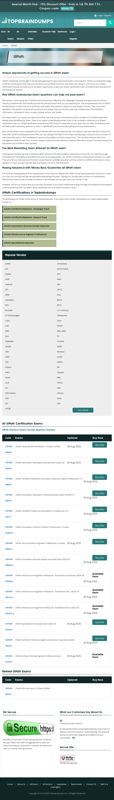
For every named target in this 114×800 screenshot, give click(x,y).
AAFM (7, 264)
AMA (59, 279)
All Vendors (20, 35)
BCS (7, 305)
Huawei (60, 372)
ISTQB (8, 409)
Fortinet (60, 341)
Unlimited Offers (32, 35)
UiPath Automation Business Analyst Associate (26, 226)
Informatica (10, 393)
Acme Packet (62, 269)
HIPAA (59, 362)
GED (7, 352)
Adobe (8, 274)
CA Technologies (12, 316)
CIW (7, 326)
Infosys (60, 393)
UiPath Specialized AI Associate (19, 242)
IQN (7, 398)
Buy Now (99, 444)
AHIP (7, 279)
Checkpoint (62, 316)
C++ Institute (62, 310)
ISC (6, 404)
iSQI (59, 404)
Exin (7, 336)
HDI (7, 362)
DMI (7, 331)
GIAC (7, 357)
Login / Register (104, 15)
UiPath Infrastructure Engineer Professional (25, 234)
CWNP (60, 326)
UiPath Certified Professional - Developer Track (26, 209)
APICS (59, 290)
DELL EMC (61, 331)
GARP (59, 347)
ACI (6, 269)
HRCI (7, 372)
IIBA (59, 388)
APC (59, 284)
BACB (59, 300)
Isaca (59, 398)
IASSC (7, 378)
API (6, 290)
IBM (59, 378)
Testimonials (62, 32)
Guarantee (46, 32)
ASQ (59, 295)
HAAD (59, 357)
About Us (21, 784)
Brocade (8, 310)
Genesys (60, 352)
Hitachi (8, 367)
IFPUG (59, 383)
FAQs (54, 32)
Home (3, 32)
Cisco (7, 321)
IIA (6, 388)
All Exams (11, 35)
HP (58, 367)
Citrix (59, 321)
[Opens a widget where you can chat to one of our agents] (93, 783)
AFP (58, 274)
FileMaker (9, 341)
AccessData (62, 264)
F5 (58, 336)
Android (8, 284)
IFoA (7, 383)
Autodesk (9, 300)
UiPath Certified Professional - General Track (25, 217)
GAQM (8, 347)
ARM (7, 295)
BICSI (59, 305)
